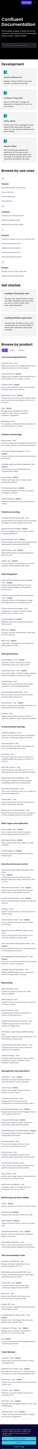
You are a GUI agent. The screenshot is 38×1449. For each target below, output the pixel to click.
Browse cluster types (7, 192)
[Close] (34, 1426)
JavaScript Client (7, 1412)
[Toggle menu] (3, 2)
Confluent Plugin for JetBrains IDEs (13, 1315)
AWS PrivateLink (7, 999)
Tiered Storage (6, 477)
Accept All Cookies (19, 1438)
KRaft (3, 408)
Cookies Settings (19, 1446)
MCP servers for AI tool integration (13, 810)
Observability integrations (10, 1242)
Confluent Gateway (8, 1055)
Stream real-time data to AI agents (11, 256)
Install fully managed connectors (10, 220)
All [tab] (4, 350)
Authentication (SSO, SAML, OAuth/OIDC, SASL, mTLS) (17, 871)
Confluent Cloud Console (9, 1098)
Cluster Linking (6, 829)
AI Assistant (5, 754)
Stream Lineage (6, 681)
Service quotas (6, 1174)
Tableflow (4, 713)
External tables (6, 799)
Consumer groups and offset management (15, 464)
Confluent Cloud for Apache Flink (12, 518)
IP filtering (4, 909)
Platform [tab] (21, 350)
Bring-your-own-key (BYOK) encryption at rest (17, 930)
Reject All (19, 1442)
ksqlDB (3, 561)
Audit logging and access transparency (14, 956)
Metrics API (5, 1293)
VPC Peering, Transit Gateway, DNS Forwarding (17, 1032)
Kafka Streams (6, 550)
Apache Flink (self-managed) (11, 529)
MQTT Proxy (5, 641)
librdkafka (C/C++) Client (9, 1369)
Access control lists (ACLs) (10, 898)
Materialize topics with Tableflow (10, 248)
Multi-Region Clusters (8, 840)
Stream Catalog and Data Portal (12, 692)
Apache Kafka (6, 395)
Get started (26, 2)
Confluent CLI (6, 1077)
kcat (2, 1339)
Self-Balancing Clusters (9, 488)
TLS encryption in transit (9, 920)
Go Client (4, 1390)
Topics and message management (13, 451)
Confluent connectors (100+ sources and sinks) (17, 595)
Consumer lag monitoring (10, 1231)
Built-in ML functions (8, 767)
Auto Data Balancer (8, 499)
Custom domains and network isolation (14, 1045)
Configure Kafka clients (8, 196)
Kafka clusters (6, 440)
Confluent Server (7, 385)
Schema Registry (7, 660)
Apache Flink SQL (7, 539)
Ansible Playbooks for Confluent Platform (15, 1131)
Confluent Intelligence (9, 733)
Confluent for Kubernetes (10, 1120)
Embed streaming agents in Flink (10, 252)
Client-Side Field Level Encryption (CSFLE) (15, 943)
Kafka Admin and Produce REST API (13, 1272)
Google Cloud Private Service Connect (14, 1021)
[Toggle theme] (35, 2)
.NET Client (5, 1401)
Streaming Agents (7, 743)
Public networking (7, 989)
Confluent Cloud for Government (12, 969)
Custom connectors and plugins (12, 608)
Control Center (6, 1088)
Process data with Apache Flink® (11, 243)
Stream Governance (8, 670)
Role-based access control (10, 887)
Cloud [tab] (12, 350)
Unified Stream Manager (9, 1109)
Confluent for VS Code (9, 1328)
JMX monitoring (6, 1212)
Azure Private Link (7, 1010)
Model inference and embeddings (12, 778)
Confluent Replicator (8, 619)
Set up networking (6, 201)
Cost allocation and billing (10, 1163)
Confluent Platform (7, 374)
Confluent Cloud (7, 363)
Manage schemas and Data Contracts (12, 276)
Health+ (4, 1203)
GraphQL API (5, 1304)
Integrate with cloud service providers (12, 224)
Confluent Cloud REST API (10, 1261)
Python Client (6, 1379)
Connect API (5, 1283)
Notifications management (10, 1184)
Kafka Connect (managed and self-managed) (16, 580)
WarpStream (5, 421)
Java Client (5, 1358)
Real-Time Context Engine (10, 789)
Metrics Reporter (7, 1221)
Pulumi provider (6, 1152)
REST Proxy (5, 630)
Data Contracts (6, 703)
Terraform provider (7, 1141)
